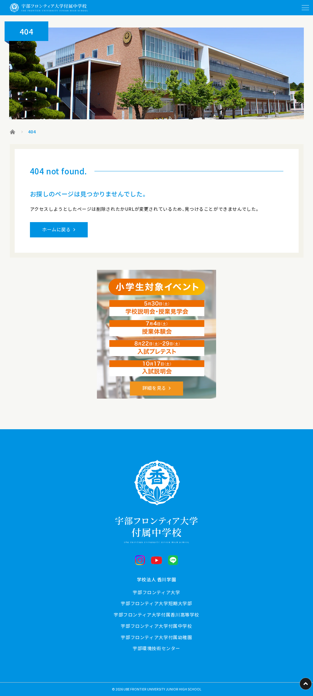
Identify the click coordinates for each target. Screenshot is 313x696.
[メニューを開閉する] (305, 7)
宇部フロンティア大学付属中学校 (156, 626)
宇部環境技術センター (156, 648)
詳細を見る (154, 388)
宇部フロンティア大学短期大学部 (156, 603)
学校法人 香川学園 (156, 579)
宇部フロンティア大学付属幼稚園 (156, 637)
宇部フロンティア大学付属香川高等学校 (156, 614)
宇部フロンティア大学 (156, 592)
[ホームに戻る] (49, 7)
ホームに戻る (56, 229)
